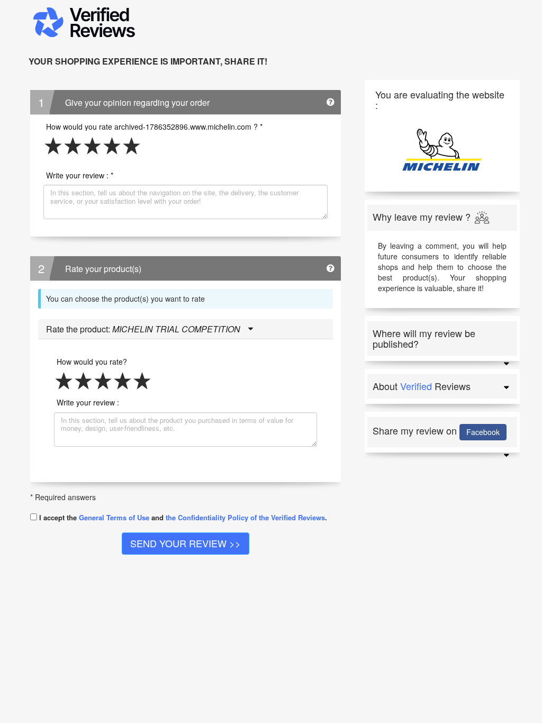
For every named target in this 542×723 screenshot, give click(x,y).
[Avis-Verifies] (263, 22)
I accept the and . (182, 517)
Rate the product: (143, 329)
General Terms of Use (114, 517)
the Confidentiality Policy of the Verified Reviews (245, 517)
